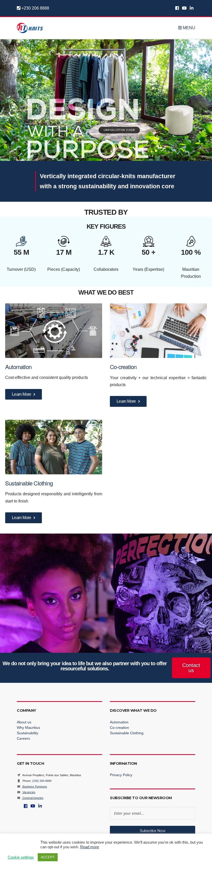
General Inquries (32, 797)
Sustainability (27, 733)
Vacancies (28, 792)
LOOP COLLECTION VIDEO (118, 130)
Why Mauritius (28, 727)
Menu (188, 28)
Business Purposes (34, 786)
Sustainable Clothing (29, 483)
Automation (19, 367)
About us (24, 722)
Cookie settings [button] (21, 857)
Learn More (22, 394)
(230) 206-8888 (41, 780)
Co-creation (124, 367)
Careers (23, 738)
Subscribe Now (152, 830)
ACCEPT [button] (48, 857)
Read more (89, 847)
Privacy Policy (121, 775)
